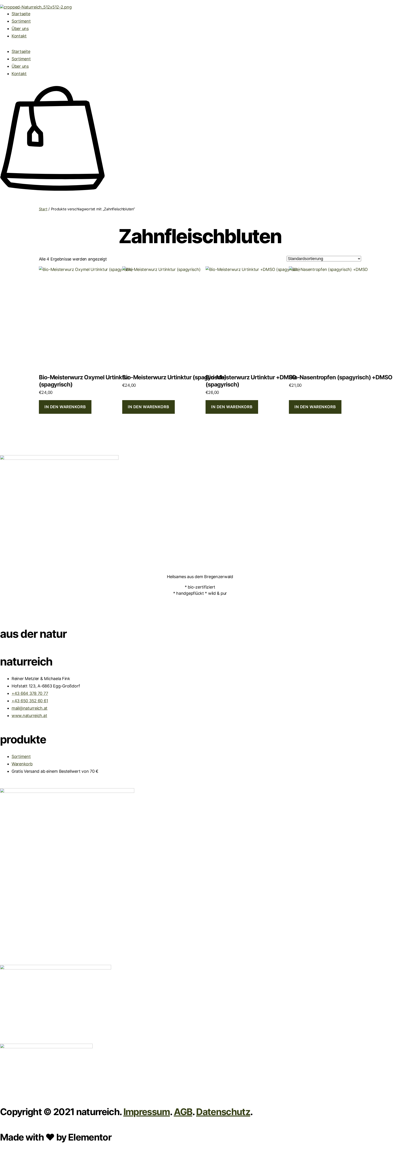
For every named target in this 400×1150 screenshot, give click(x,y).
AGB (183, 1111)
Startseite (21, 13)
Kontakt (19, 36)
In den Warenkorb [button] (65, 407)
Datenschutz (223, 1111)
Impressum (146, 1111)
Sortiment (21, 21)
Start (43, 209)
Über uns (20, 28)
